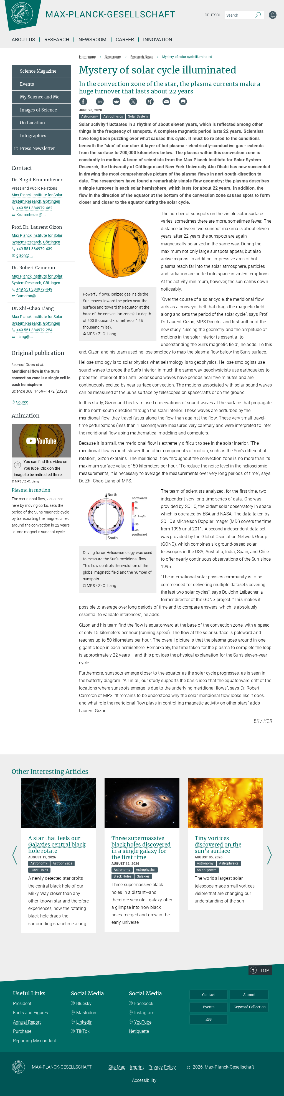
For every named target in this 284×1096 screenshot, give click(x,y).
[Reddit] (116, 101)
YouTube (142, 1022)
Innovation (157, 39)
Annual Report (27, 1022)
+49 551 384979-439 (34, 248)
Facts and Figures (30, 1012)
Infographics (33, 135)
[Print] (183, 101)
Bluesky (84, 1003)
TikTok (83, 1031)
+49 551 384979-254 (34, 330)
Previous (14, 855)
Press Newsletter (37, 148)
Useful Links (29, 993)
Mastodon (86, 1012)
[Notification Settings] (273, 15)
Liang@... (24, 336)
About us (23, 39)
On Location (32, 122)
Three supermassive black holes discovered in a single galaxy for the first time (141, 848)
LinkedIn (84, 1022)
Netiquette (139, 1031)
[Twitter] (133, 101)
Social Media (87, 993)
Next (269, 855)
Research (56, 39)
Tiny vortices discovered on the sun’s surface (218, 844)
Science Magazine (38, 71)
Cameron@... (27, 296)
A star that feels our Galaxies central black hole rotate (56, 844)
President (22, 1003)
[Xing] (150, 101)
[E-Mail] (166, 101)
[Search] (258, 15)
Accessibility (144, 1080)
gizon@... (24, 255)
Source (22, 402)
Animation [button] (26, 416)
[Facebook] (83, 101)
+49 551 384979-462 (34, 208)
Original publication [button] (38, 353)
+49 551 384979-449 (34, 289)
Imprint (137, 1067)
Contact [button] (22, 168)
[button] (151, 283)
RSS (209, 1019)
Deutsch (213, 15)
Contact (208, 995)
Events (27, 84)
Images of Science (38, 110)
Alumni (249, 995)
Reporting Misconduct (34, 1040)
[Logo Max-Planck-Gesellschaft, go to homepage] (103, 19)
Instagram (144, 1012)
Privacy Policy (162, 1067)
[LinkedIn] (100, 101)
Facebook (143, 1003)
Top (264, 970)
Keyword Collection (250, 1007)
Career (125, 39)
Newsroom (92, 39)
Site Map (117, 1067)
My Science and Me (39, 97)
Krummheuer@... (31, 214)
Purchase (22, 1031)
